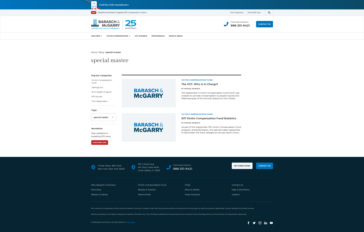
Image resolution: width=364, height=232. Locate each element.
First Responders (99, 101)
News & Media (176, 36)
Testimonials (158, 36)
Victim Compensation (117, 36)
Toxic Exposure (236, 12)
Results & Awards (147, 189)
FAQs (187, 185)
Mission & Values (99, 194)
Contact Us (264, 24)
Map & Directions (240, 189)
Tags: (94, 110)
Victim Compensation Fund (102, 81)
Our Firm (95, 36)
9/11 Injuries (97, 96)
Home (94, 52)
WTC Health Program (102, 92)
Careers (236, 194)
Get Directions (242, 166)
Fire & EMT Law (254, 12)
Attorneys (96, 189)
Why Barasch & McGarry (103, 185)
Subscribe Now (100, 143)
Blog (101, 52)
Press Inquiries (192, 194)
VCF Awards (141, 36)
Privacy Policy (130, 222)
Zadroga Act (97, 87)
